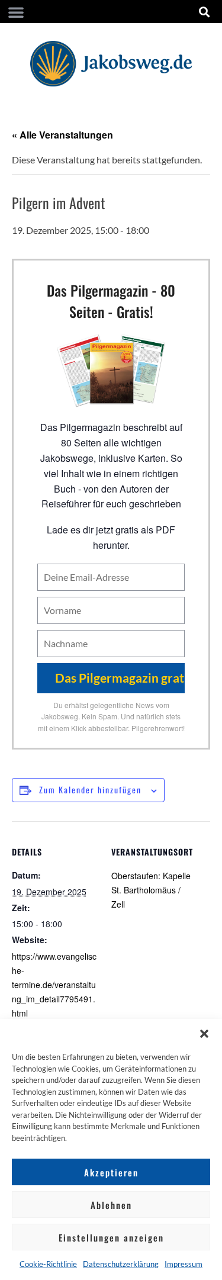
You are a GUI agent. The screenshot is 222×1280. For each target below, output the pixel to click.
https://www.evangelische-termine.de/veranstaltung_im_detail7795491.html (54, 984)
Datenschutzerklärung (121, 1264)
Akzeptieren (111, 1172)
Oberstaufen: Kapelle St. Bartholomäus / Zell (151, 890)
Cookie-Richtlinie (48, 1264)
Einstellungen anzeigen (111, 1237)
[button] (204, 1034)
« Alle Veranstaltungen (62, 134)
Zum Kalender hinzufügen (90, 789)
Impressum (183, 1264)
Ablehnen (111, 1204)
